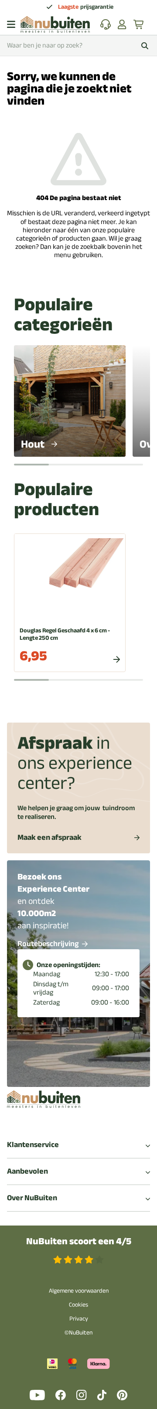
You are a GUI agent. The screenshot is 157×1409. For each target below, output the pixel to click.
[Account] (122, 24)
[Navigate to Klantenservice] (105, 24)
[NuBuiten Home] (55, 24)
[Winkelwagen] (139, 24)
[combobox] (78, 45)
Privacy (78, 1318)
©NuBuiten (78, 1332)
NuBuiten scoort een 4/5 (78, 1241)
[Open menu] (11, 24)
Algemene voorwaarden (79, 1291)
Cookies (78, 1305)
